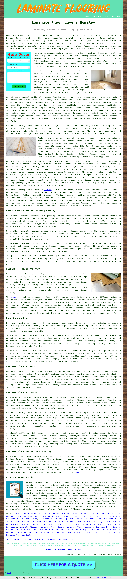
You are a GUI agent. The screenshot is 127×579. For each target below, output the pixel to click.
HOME (87, 16)
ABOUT (100, 16)
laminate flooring (111, 41)
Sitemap (7, 558)
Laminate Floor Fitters (33, 524)
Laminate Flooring (31, 522)
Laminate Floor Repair (77, 530)
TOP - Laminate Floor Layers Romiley (25, 539)
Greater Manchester (92, 504)
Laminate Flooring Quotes (19, 535)
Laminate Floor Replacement (59, 522)
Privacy (119, 558)
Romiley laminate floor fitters (41, 482)
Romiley (48, 190)
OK (110, 578)
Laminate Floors (50, 514)
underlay (15, 297)
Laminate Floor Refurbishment (22, 516)
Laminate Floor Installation (104, 514)
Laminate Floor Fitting (53, 519)
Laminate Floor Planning (26, 514)
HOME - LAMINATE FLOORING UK (63, 550)
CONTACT (106, 16)
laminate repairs (44, 493)
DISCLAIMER (116, 16)
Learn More (100, 578)
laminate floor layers (74, 71)
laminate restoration (57, 501)
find (14, 456)
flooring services (58, 504)
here (77, 472)
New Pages (15, 558)
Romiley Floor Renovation (61, 539)
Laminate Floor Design (52, 527)
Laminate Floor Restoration (77, 516)
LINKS (93, 16)
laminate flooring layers (55, 49)
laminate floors (98, 496)
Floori (9, 573)
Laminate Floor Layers (74, 514)
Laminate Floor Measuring (80, 527)
